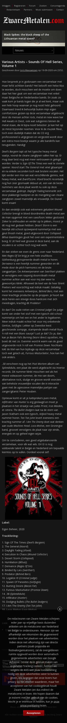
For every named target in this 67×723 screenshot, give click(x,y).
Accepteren (34, 713)
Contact (60, 9)
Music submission (44, 9)
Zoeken (43, 5)
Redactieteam (13, 9)
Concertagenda (57, 5)
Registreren (19, 5)
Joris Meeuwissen (29, 70)
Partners (28, 9)
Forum (32, 5)
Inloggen (6, 5)
